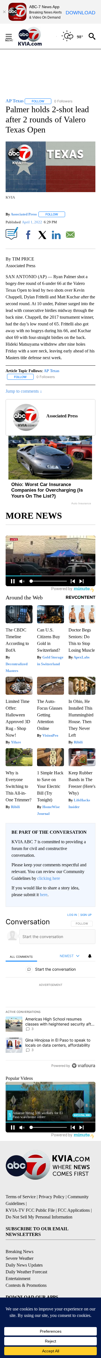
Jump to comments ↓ (24, 391)
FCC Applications (74, 1210)
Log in (72, 914)
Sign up (85, 914)
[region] (50, 991)
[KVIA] (36, 36)
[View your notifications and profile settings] (89, 956)
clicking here (48, 878)
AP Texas (51, 371)
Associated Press (24, 214)
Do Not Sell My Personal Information (39, 1217)
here (43, 894)
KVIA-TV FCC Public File (30, 1210)
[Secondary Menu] (13, 36)
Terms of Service (21, 1196)
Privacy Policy (52, 1196)
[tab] (21, 956)
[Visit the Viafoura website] (83, 1065)
